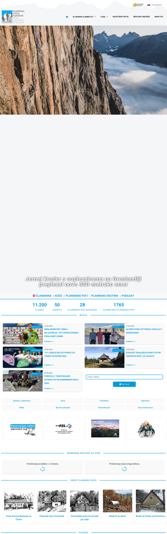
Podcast (128, 295)
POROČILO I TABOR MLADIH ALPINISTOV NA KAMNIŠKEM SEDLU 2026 (61, 379)
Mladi (21, 408)
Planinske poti (77, 295)
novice (83, 315)
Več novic (125, 384)
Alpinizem (145, 401)
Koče (58, 295)
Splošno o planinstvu (21, 401)
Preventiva (104, 401)
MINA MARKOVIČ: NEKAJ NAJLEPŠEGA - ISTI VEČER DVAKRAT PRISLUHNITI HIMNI (61, 332)
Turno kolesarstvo (145, 408)
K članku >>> (49, 341)
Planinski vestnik (104, 295)
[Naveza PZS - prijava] (138, 5)
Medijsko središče (141, 17)
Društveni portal (121, 17)
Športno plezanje (63, 408)
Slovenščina (156, 5)
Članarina (43, 295)
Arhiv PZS (159, 17)
